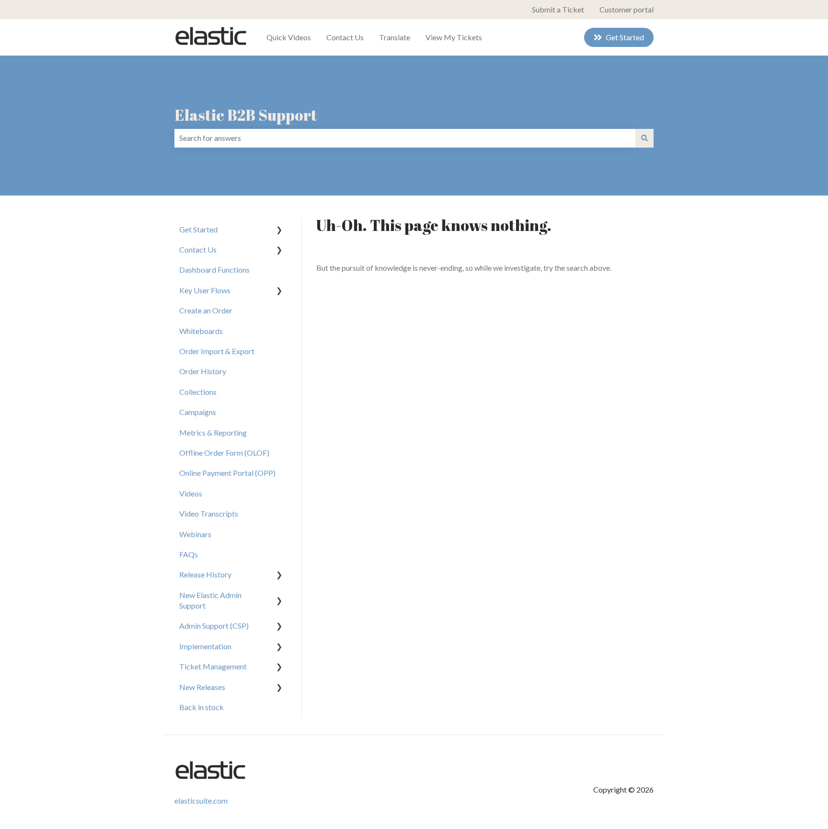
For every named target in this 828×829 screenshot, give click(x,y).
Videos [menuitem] (190, 493)
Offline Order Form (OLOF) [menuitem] (224, 452)
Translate (394, 37)
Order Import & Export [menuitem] (216, 351)
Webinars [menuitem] (195, 534)
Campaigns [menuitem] (197, 411)
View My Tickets (454, 37)
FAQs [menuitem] (188, 554)
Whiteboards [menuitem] (201, 330)
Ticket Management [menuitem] (213, 666)
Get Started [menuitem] (198, 229)
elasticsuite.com (201, 800)
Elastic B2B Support (245, 114)
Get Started (625, 37)
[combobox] (404, 138)
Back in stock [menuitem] (201, 707)
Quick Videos (288, 37)
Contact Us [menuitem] (198, 249)
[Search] (644, 138)
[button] (279, 230)
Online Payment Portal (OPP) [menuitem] (227, 472)
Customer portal (626, 9)
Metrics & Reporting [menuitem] (213, 432)
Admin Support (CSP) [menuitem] (214, 625)
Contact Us (345, 37)
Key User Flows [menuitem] (204, 290)
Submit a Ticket (558, 9)
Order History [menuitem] (202, 371)
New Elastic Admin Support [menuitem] (210, 600)
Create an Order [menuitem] (205, 310)
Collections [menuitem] (198, 391)
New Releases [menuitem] (202, 686)
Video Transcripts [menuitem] (208, 513)
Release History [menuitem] (205, 574)
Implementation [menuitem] (205, 646)
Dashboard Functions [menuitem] (214, 269)
